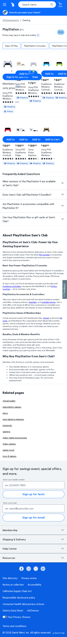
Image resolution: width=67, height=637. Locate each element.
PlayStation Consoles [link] (35, 45)
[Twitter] (36, 568)
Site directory (10, 578)
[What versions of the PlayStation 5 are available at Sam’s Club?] (62, 183)
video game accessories (15, 437)
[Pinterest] (43, 568)
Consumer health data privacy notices (23, 604)
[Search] (51, 4)
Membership (10, 530)
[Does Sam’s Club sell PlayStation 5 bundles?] (62, 194)
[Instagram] (29, 568)
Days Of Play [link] (11, 45)
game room (8, 449)
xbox (5, 413)
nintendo (7, 425)
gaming (6, 431)
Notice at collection (13, 584)
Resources (9, 558)
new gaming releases (13, 419)
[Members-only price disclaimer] (17, 86)
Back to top (59, 632)
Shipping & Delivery (14, 539)
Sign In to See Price (18, 77)
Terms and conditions (14, 626)
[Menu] (5, 4)
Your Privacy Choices (19, 617)
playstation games (12, 406)
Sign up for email (33, 517)
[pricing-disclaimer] (38, 35)
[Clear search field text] (47, 4)
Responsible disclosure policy (19, 597)
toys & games (9, 456)
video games (9, 443)
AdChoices (33, 610)
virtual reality (9, 400)
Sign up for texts (33, 494)
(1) (62, 32)
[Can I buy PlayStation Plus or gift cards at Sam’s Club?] (62, 219)
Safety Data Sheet (13, 610)
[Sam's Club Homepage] (13, 4)
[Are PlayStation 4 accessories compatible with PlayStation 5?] (62, 205)
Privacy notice (29, 578)
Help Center (10, 548)
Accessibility (34, 584)
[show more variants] (11, 71)
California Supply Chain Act (17, 591)
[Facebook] (21, 568)
